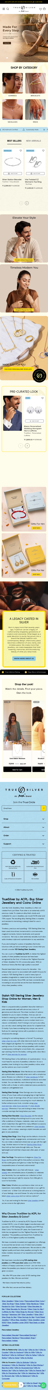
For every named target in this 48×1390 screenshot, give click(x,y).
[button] (3, 58)
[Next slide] (27, 445)
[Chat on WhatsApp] (43, 1385)
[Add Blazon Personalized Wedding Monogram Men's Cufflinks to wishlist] (42, 398)
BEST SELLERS (14, 141)
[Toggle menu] (3, 8)
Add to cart (25, 770)
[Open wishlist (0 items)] (40, 9)
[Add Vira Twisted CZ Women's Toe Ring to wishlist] (43, 150)
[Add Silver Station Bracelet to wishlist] (21, 150)
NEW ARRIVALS (33, 141)
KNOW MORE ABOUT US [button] (24, 658)
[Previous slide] (20, 445)
